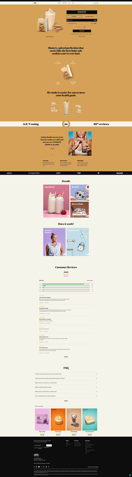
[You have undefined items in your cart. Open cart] (97, 3)
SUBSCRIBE (49, 445)
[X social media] (41, 466)
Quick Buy (42, 434)
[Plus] (84, 27)
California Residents (82, 36)
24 (92, 287)
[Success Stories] (64, 254)
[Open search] (93, 3)
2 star (40, 289)
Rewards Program (88, 445)
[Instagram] (36, 466)
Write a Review (90, 280)
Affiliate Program (88, 447)
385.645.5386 (38, 458)
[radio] (82, 20)
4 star (40, 285)
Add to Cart (82, 30)
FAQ (86, 453)
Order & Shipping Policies (89, 450)
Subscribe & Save (72, 23)
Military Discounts (77, 444)
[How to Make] (87, 216)
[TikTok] (43, 466)
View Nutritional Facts (49, 36)
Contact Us (87, 442)
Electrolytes (68, 444)
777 (92, 284)
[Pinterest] (48, 466)
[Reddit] (46, 466)
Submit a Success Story (89, 444)
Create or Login (77, 442)
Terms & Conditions (46, 447)
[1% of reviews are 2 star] (66, 289)
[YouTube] (39, 466)
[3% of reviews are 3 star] (66, 287)
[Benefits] (87, 199)
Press (86, 448)
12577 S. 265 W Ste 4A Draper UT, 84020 (42, 463)
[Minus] (79, 27)
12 (92, 289)
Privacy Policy (40, 448)
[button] (50, 154)
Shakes (67, 442)
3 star (40, 287)
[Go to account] (95, 3)
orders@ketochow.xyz (39, 459)
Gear (67, 445)
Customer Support (77, 445)
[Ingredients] (68, 216)
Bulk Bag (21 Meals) (89, 16)
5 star (40, 284)
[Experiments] (87, 254)
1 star (40, 291)
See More (66, 356)
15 (92, 291)
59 (92, 285)
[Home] (35, 3)
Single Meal (74, 16)
